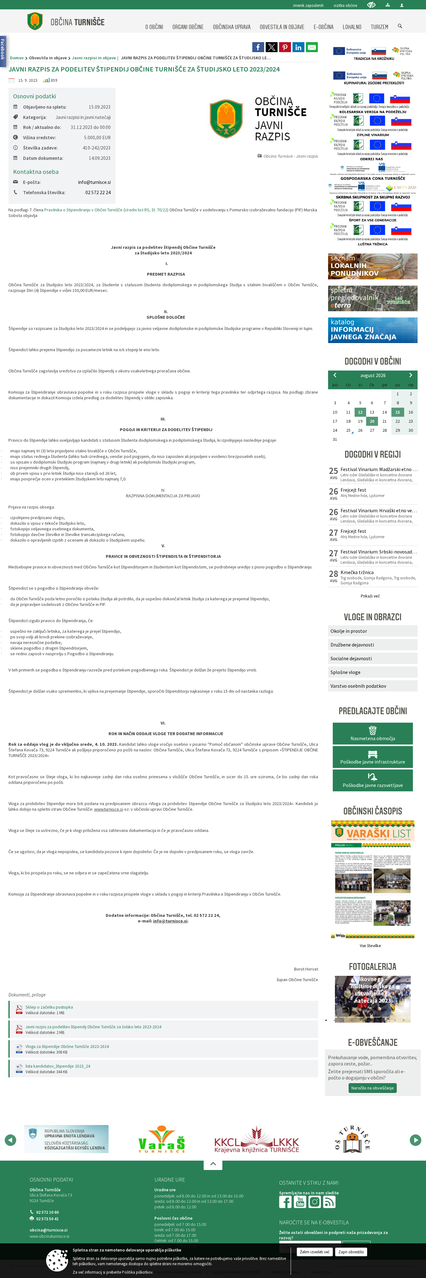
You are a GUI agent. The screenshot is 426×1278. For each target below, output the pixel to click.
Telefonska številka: (44, 192)
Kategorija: (35, 117)
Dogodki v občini (373, 361)
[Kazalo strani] (388, 5)
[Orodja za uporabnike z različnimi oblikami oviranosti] (371, 5)
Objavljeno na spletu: (45, 107)
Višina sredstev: (39, 137)
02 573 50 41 (47, 1218)
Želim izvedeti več (315, 1252)
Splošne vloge (346, 672)
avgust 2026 (373, 375)
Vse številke (370, 945)
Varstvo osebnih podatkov (358, 686)
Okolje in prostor (349, 631)
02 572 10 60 (47, 1212)
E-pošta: (32, 182)
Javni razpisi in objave (94, 58)
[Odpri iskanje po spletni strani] (400, 26)
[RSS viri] (330, 1201)
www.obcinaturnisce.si (49, 1236)
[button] (334, 1001)
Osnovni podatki (51, 1179)
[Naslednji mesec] (410, 374)
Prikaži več (370, 596)
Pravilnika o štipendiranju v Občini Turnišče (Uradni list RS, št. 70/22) (106, 210)
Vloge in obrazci (372, 617)
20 (372, 421)
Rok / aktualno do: (42, 127)
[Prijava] (402, 5)
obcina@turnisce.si (49, 1230)
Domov (17, 58)
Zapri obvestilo (351, 1252)
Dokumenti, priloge (27, 995)
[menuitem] (154, 21)
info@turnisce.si (94, 182)
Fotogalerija (372, 967)
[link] (258, 47)
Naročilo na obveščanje (372, 1088)
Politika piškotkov (137, 1272)
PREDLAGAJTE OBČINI (373, 711)
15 (397, 412)
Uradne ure (169, 1179)
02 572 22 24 (98, 192)
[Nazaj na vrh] (213, 1165)
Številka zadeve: (40, 148)
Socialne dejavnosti (351, 658)
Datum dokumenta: (43, 158)
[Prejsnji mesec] (334, 374)
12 (360, 412)
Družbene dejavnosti (352, 644)
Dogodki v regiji (373, 454)
